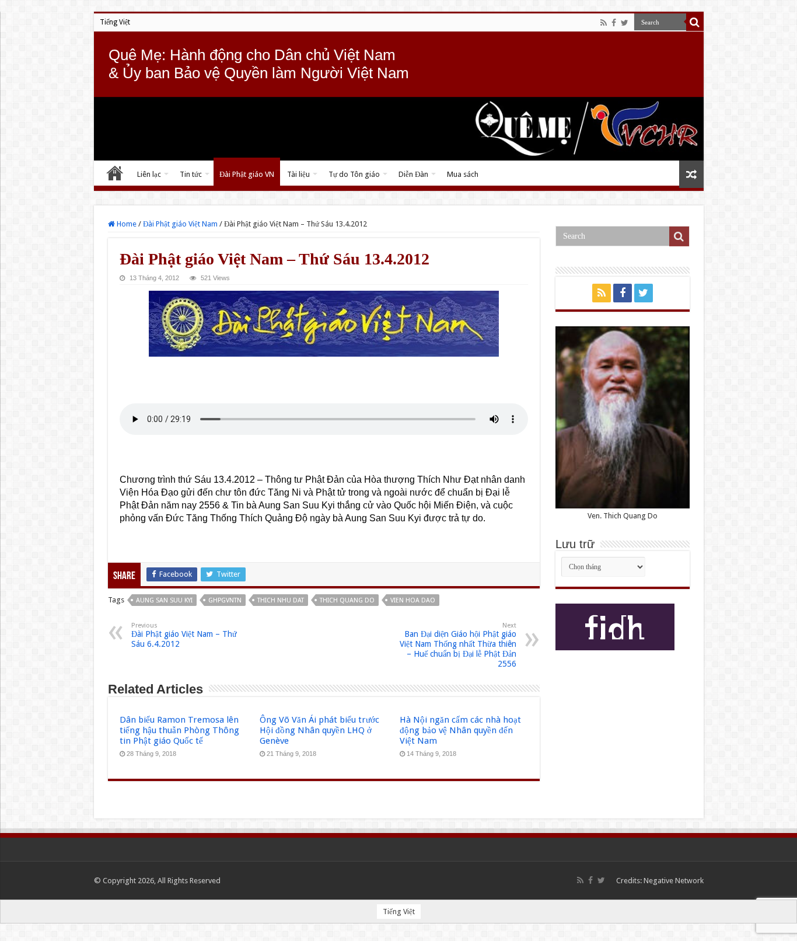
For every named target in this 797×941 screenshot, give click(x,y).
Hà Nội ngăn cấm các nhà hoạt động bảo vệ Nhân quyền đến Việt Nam (460, 730)
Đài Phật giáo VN (246, 174)
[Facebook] (613, 23)
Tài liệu (298, 174)
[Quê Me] (399, 129)
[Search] (695, 22)
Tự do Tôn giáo (354, 174)
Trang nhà (115, 173)
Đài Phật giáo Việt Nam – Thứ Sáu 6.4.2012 (184, 635)
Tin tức (191, 174)
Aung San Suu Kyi (164, 600)
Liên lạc (149, 174)
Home (126, 223)
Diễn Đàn (413, 174)
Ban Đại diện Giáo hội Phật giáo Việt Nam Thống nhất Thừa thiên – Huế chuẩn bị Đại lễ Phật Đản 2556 (458, 645)
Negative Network (674, 880)
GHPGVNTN (225, 600)
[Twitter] (625, 23)
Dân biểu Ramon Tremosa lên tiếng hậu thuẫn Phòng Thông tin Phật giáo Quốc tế (179, 730)
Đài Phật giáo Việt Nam (180, 223)
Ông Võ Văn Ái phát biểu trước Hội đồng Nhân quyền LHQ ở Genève (319, 730)
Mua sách (462, 174)
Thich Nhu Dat (280, 600)
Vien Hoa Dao (412, 600)
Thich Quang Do (347, 600)
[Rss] (603, 23)
